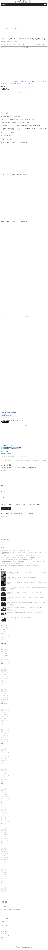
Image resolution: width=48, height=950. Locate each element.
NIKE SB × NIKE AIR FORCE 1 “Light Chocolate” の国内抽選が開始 (14, 559)
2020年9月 (3, 781)
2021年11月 (3, 754)
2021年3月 (3, 769)
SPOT (2, 639)
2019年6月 (3, 809)
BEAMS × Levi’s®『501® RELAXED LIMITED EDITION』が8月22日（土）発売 (17, 565)
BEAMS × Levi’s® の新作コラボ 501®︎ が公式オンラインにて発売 (33, 460)
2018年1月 (3, 842)
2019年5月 (3, 811)
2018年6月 (3, 832)
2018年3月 (3, 838)
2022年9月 (3, 735)
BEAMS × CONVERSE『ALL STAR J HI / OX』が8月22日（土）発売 (14, 563)
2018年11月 (3, 823)
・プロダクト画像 (5, 89)
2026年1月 (3, 659)
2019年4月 (3, 813)
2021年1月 (3, 773)
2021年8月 (3, 760)
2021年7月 (3, 762)
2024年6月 (3, 695)
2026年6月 (3, 649)
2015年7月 (3, 884)
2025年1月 (3, 682)
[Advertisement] (24, 15)
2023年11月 (3, 708)
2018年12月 (3, 821)
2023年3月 (3, 724)
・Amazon (3, 417)
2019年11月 (3, 800)
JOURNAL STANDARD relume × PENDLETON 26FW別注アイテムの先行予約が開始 (18, 557)
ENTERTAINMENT (4, 627)
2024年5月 (3, 697)
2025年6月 (3, 672)
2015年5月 (3, 887)
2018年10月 (3, 825)
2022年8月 (3, 737)
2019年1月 (3, 819)
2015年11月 (3, 880)
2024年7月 (3, 693)
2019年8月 (3, 806)
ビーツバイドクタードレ (21, 456)
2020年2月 (3, 794)
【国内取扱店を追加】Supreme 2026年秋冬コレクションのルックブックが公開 (24, 592)
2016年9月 (3, 872)
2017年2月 (3, 863)
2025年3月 (3, 678)
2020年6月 (3, 787)
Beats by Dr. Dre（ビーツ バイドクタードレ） (29, 81)
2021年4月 (3, 768)
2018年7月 (3, 830)
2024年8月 (3, 691)
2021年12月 (3, 752)
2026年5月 (3, 651)
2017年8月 (3, 851)
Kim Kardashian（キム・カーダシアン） (9, 81)
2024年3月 (3, 701)
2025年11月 (3, 663)
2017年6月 (3, 855)
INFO (2, 633)
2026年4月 (3, 653)
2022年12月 (3, 729)
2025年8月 (3, 668)
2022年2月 (3, 748)
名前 (2, 485)
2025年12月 (3, 661)
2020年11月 (3, 777)
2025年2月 (3, 680)
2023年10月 (3, 710)
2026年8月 (3, 646)
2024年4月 (3, 699)
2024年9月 (3, 689)
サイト (2, 497)
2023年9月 (3, 712)
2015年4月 (3, 889)
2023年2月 (3, 726)
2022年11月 (3, 731)
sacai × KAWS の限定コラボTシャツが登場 (10, 460)
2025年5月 (3, 674)
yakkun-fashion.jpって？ (6, 915)
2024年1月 (3, 705)
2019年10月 (3, 802)
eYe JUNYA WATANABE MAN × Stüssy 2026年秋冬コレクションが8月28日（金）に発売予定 (26, 597)
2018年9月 (3, 827)
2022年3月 (3, 747)
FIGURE (2, 631)
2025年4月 (3, 676)
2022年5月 (3, 743)
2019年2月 (3, 817)
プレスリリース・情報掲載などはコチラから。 (11, 909)
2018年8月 (3, 828)
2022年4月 (3, 745)
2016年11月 (3, 868)
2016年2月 (3, 876)
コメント (3, 470)
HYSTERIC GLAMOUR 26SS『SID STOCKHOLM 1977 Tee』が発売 (14, 555)
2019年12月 (3, 798)
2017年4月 (3, 859)
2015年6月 (3, 886)
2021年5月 (3, 766)
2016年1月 (3, 878)
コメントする (14, 41)
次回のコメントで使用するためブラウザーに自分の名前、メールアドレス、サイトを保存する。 (21, 504)
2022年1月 (3, 750)
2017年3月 (3, 861)
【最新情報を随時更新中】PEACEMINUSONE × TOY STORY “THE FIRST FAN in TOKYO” (24, 612)
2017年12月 (3, 844)
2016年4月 (3, 874)
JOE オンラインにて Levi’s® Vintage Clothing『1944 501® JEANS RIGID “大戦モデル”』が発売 (26, 587)
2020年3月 (3, 792)
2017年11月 (3, 846)
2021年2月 (3, 771)
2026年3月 (3, 655)
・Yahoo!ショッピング (6, 415)
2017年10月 (3, 847)
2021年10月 (3, 756)
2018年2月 (3, 840)
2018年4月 (3, 836)
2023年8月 (3, 714)
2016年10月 (3, 870)
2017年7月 (3, 853)
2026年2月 (3, 657)
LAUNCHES (12, 456)
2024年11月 (3, 686)
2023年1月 (3, 728)
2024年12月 (3, 684)
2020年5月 (3, 788)
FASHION (8, 456)
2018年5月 (3, 834)
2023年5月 (3, 720)
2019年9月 (3, 804)
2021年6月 (3, 764)
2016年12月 (3, 867)
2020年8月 (3, 783)
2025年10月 (3, 665)
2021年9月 (3, 758)
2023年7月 (3, 716)
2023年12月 (3, 707)
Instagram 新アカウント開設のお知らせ (9, 28)
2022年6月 (3, 741)
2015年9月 (3, 882)
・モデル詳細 (4, 88)
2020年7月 (3, 785)
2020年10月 (3, 779)
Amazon (6, 132)
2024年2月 (3, 703)
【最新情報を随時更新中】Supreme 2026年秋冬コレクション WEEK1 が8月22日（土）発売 (20, 561)
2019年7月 (3, 808)
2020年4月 (3, 790)
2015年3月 (3, 891)
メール (3, 491)
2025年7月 (3, 670)
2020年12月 (3, 775)
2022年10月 (3, 733)
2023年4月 (3, 722)
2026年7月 (3, 648)
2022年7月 (3, 739)
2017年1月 (3, 865)
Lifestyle (17, 947)
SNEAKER (3, 637)
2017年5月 (3, 857)
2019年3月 (3, 815)
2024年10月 (3, 688)
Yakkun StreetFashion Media (24, 1)
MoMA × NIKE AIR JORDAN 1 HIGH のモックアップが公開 (13, 550)
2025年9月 (3, 667)
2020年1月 (3, 796)
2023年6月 (3, 718)
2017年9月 (3, 849)
